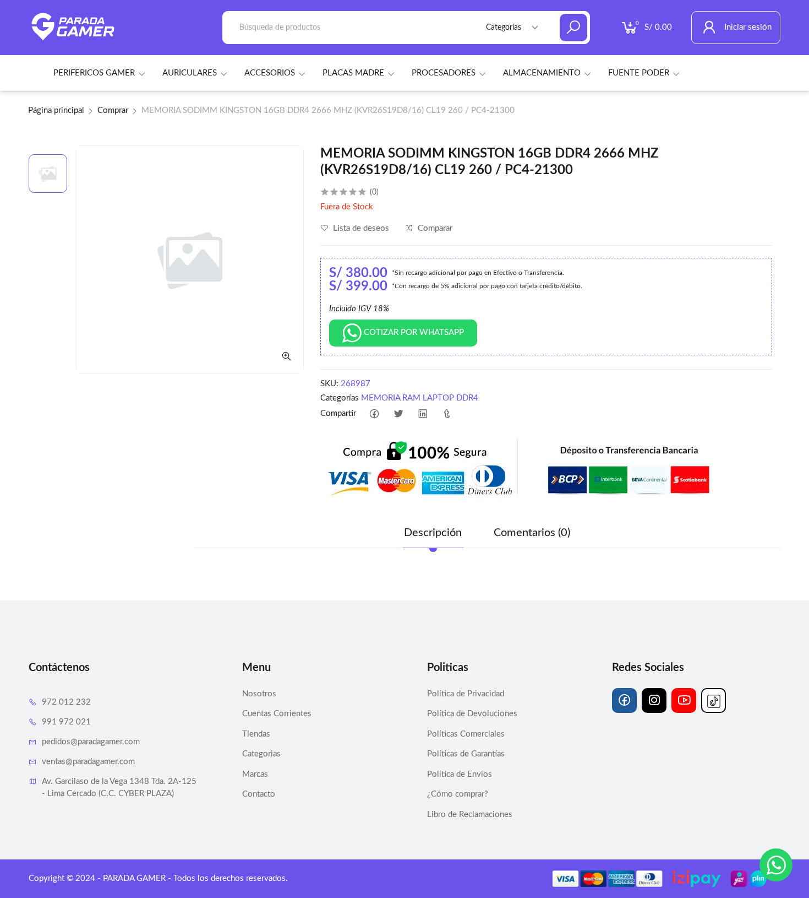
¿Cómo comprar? (457, 794)
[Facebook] (374, 414)
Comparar (434, 228)
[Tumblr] (447, 414)
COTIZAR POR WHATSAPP (413, 332)
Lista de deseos (360, 228)
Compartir (338, 413)
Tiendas (256, 734)
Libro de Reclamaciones (469, 814)
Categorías (339, 398)
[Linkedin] (423, 414)
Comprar (112, 110)
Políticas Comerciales (466, 734)
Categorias (261, 754)
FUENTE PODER (638, 73)
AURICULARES (189, 73)
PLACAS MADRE (353, 73)
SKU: (329, 384)
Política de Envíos (459, 774)
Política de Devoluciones (472, 714)
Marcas (255, 774)
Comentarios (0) (532, 532)
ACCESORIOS (269, 73)
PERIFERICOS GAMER (94, 73)
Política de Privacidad (465, 694)
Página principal (56, 110)
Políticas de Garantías (466, 754)
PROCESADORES (443, 73)
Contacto (258, 794)
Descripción (433, 532)
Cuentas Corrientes (276, 714)
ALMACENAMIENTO (542, 73)
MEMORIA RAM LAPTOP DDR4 (419, 398)
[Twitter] (398, 414)
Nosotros (259, 694)
